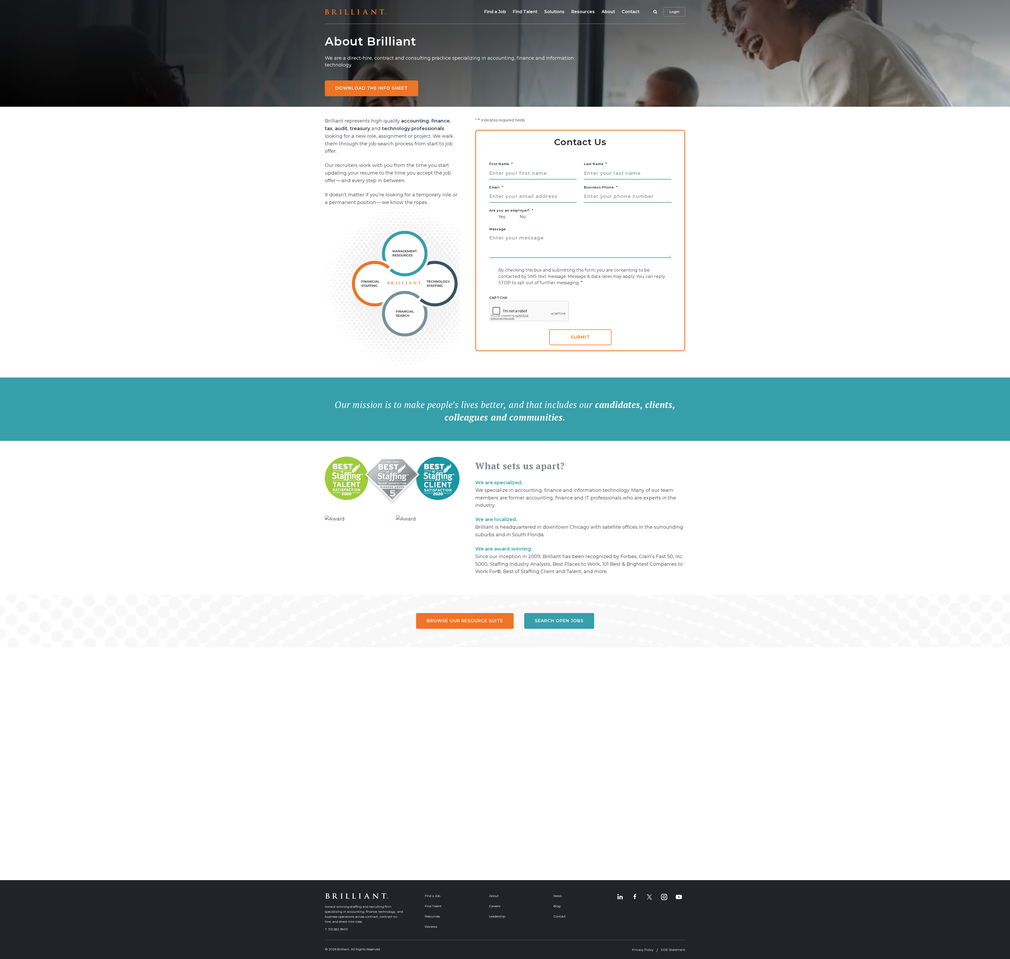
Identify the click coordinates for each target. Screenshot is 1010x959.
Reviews (431, 927)
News (557, 896)
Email (496, 187)
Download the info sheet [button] (371, 88)
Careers (494, 906)
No (523, 216)
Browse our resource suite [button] (465, 620)
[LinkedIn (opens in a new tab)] (620, 897)
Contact (630, 11)
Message (497, 229)
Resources (583, 11)
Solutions (554, 11)
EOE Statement (673, 950)
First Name (501, 164)
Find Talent (525, 11)
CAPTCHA (498, 298)
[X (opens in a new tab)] (649, 897)
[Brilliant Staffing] (355, 12)
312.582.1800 (338, 929)
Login (674, 12)
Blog (556, 906)
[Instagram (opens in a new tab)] (664, 897)
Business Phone (601, 187)
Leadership (497, 916)
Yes (501, 216)
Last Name (595, 164)
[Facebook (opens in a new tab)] (634, 897)
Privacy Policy (643, 950)
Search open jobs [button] (559, 620)
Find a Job (495, 11)
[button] (654, 12)
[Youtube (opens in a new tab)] (679, 897)
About (608, 11)
